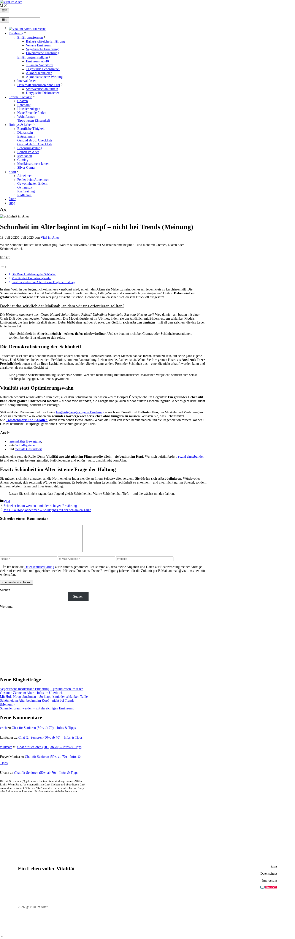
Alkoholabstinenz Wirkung (44, 77)
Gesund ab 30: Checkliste (34, 140)
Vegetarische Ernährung (42, 49)
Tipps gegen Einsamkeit (33, 120)
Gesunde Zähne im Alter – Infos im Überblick (31, 693)
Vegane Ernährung (38, 45)
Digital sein (25, 132)
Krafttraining (26, 191)
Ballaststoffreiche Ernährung (45, 41)
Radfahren (24, 195)
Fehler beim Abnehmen (33, 179)
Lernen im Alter (28, 152)
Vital (6, 501)
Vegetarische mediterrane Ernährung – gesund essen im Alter (41, 689)
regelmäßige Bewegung (25, 441)
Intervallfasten (26, 80)
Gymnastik (24, 187)
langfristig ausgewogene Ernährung (80, 412)
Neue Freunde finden (31, 112)
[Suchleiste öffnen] (3, 6)
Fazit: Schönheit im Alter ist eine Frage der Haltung (43, 282)
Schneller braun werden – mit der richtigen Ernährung (40, 506)
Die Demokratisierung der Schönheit (34, 274)
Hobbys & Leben (20, 125)
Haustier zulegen (28, 109)
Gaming (22, 160)
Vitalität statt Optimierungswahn (31, 278)
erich (3, 728)
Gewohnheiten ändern (32, 183)
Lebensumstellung (29, 148)
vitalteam (6, 747)
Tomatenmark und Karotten (27, 420)
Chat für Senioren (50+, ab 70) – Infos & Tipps (44, 728)
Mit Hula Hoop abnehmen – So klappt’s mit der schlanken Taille (47, 510)
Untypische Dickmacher (42, 93)
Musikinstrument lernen (33, 163)
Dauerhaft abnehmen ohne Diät (38, 85)
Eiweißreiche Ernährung (42, 53)
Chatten (22, 101)
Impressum (269, 880)
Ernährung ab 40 (37, 61)
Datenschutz (268, 873)
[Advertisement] (44, 642)
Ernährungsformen (30, 37)
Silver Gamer (26, 167)
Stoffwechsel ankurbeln (42, 89)
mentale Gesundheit (28, 449)
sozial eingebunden (191, 456)
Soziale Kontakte (20, 97)
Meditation (24, 156)
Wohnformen (26, 116)
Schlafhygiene (25, 445)
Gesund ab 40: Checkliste (34, 144)
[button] (1, 937)
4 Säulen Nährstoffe (39, 65)
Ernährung (16, 33)
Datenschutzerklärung (39, 567)
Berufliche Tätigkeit (30, 128)
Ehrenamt (23, 105)
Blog (12, 203)
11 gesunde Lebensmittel (43, 69)
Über (12, 199)
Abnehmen (24, 176)
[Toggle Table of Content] (3, 267)
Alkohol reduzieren (39, 73)
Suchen (5, 590)
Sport (12, 172)
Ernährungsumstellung (32, 57)
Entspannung (26, 136)
